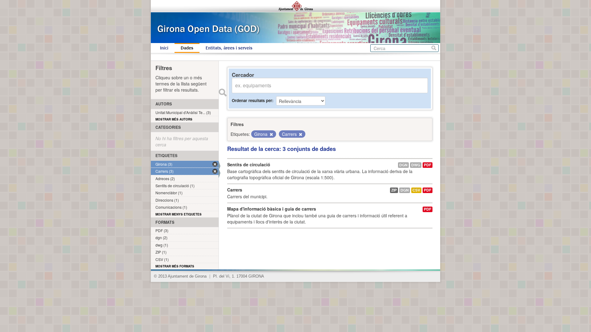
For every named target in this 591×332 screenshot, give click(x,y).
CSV (416, 190)
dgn (403, 165)
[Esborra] (271, 134)
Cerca (433, 48)
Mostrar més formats (174, 266)
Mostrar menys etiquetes (178, 214)
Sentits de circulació (248, 164)
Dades (187, 48)
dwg (415, 165)
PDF (427, 165)
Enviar (222, 92)
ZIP (394, 190)
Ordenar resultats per (252, 100)
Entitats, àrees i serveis (229, 48)
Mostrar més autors (173, 119)
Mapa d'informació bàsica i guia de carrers (271, 209)
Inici (164, 48)
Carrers (234, 190)
